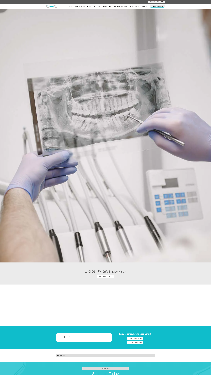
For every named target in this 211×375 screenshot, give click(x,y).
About (71, 6)
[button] (83, 6)
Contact (145, 6)
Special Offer (135, 6)
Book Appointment (156, 2)
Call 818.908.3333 (135, 342)
